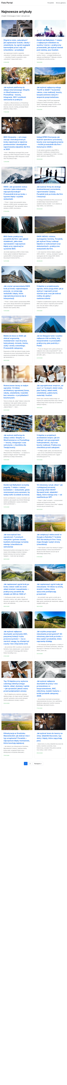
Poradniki (51, 3)
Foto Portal (7, 2)
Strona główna (61, 3)
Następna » (38, 763)
